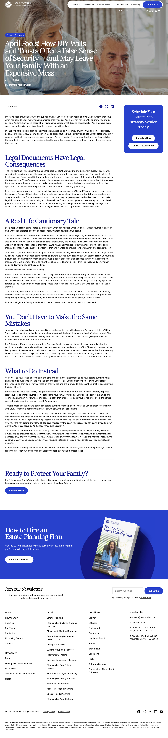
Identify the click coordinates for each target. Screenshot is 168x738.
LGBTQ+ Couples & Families (60, 649)
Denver (92, 618)
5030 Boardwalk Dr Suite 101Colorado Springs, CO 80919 (144, 637)
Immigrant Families (56, 644)
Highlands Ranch (97, 638)
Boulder (92, 643)
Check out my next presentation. (67, 451)
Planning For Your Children (60, 699)
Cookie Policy (64, 712)
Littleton (93, 623)
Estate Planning (55, 618)
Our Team (10, 628)
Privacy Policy (49, 712)
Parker (92, 659)
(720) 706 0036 (137, 622)
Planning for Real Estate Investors (59, 666)
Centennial (94, 633)
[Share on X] (106, 106)
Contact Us (152, 4)
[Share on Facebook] (101, 106)
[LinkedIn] (155, 711)
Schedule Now (16, 490)
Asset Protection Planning (60, 689)
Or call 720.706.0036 (143, 145)
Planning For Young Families (61, 678)
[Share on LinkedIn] (112, 106)
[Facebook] (138, 711)
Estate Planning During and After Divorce (60, 638)
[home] (18, 4)
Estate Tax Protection (58, 683)
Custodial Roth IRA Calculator (20, 673)
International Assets (57, 655)
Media (8, 679)
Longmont (94, 654)
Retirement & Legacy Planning (62, 673)
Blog (7, 658)
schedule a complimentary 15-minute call (36, 409)
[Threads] (150, 711)
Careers (9, 643)
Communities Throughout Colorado (101, 671)
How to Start (11, 618)
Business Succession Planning (62, 660)
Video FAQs (10, 668)
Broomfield (94, 649)
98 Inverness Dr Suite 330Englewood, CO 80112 (143, 629)
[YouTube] (161, 711)
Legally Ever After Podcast (18, 663)
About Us (9, 623)
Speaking (135, 4)
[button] (76, 4)
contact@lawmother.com (143, 617)
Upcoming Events (14, 638)
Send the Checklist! (19, 559)
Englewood (94, 628)
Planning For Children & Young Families (62, 624)
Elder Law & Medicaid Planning (62, 631)
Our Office (10, 633)
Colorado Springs (97, 664)
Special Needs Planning (58, 694)
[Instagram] (144, 711)
